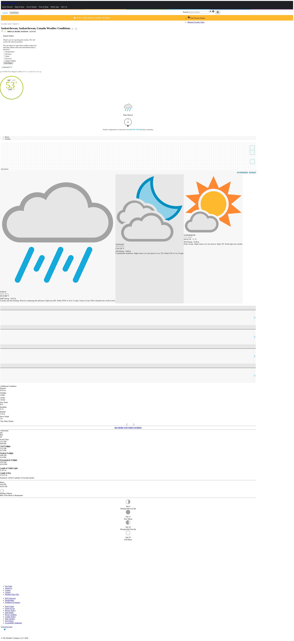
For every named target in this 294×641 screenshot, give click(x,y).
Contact (8, 590)
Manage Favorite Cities (195, 22)
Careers (7, 592)
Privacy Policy (10, 610)
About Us (8, 588)
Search (185, 12)
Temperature (10, 52)
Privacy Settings (11, 615)
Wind (7, 56)
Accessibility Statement (13, 623)
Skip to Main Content (9, 3)
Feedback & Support (12, 602)
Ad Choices (9, 621)
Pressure (8, 54)
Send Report (8, 63)
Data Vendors (10, 619)
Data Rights (9, 613)
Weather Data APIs (12, 594)
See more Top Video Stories (128, 428)
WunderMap (242, 172)
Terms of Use (10, 608)
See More (106, 17)
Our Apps (8, 586)
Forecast (8, 58)
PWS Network (10, 598)
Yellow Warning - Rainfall (91, 17)
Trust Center (9, 606)
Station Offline (11, 61)
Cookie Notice (10, 617)
